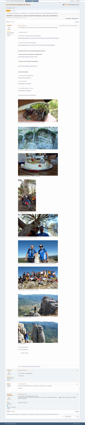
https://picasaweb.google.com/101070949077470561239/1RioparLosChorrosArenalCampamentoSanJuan (38, 38)
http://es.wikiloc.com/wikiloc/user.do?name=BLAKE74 (31, 366)
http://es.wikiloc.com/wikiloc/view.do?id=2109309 (27, 56)
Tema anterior (68, 18)
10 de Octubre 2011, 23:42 (22, 370)
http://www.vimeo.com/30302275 (24, 77)
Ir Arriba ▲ (78, 423)
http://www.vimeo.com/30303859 (24, 83)
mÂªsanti (9, 370)
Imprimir (76, 21)
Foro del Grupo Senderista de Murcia (18, 4)
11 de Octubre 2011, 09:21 (22, 383)
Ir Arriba (8, 411)
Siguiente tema (75, 18)
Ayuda (74, 423)
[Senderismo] (7, 405)
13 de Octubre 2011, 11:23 (22, 394)
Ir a (63, 416)
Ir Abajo (7, 21)
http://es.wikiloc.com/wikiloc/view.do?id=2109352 (27, 66)
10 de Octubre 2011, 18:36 (22, 25)
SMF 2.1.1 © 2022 (8, 423)
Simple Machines (13, 423)
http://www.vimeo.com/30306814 (24, 90)
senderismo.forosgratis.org (22, 402)
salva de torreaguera (10, 394)
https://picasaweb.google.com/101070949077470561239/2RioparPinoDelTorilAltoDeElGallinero (36, 45)
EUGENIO (9, 25)
